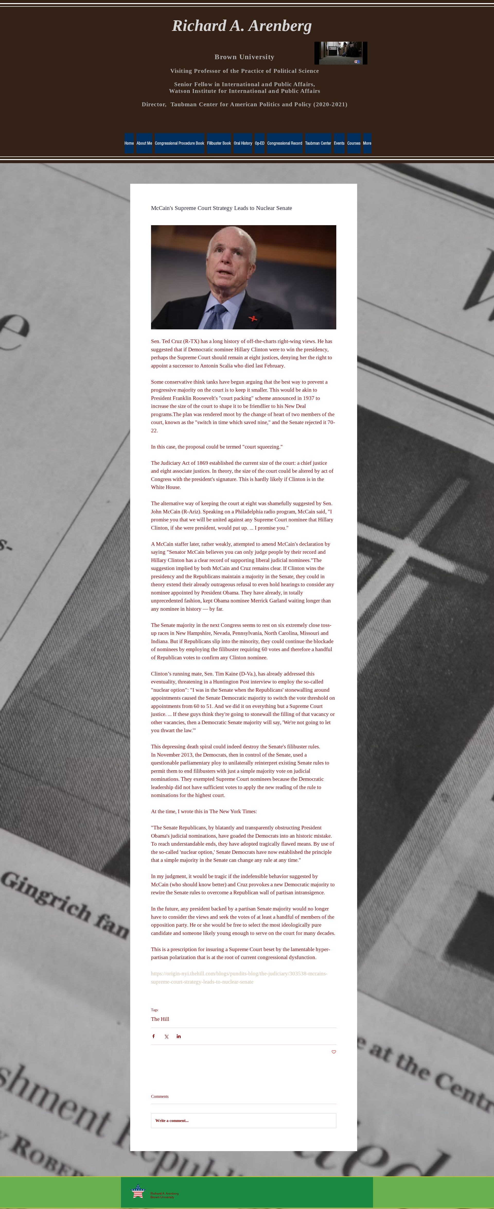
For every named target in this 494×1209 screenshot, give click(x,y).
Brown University (245, 57)
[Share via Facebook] (153, 1036)
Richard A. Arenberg (242, 25)
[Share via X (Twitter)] (166, 1036)
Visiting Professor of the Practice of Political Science (244, 71)
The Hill (160, 1019)
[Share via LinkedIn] (178, 1036)
